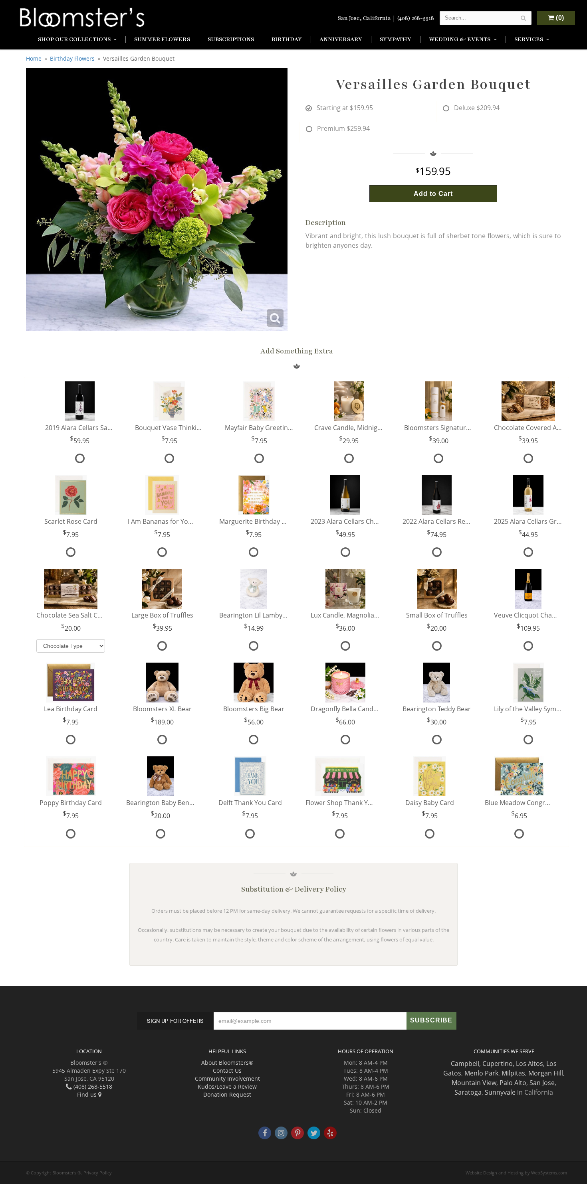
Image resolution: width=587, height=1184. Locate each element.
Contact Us (227, 1070)
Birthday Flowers (72, 58)
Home (34, 58)
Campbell (465, 1063)
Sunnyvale (500, 1092)
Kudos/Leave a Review (227, 1086)
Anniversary (340, 39)
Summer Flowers (162, 39)
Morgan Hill (545, 1073)
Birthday (287, 39)
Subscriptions (231, 39)
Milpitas (513, 1073)
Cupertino (497, 1063)
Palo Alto (513, 1082)
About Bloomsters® (227, 1062)
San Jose (542, 1082)
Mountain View (474, 1082)
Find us (87, 1094)
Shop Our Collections (74, 39)
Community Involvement (227, 1078)
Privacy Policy (97, 1173)
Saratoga (468, 1092)
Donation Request (227, 1094)
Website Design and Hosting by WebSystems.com (516, 1173)
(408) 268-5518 (415, 18)
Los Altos (529, 1063)
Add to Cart (433, 193)
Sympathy (395, 39)
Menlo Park (481, 1073)
